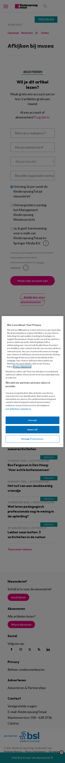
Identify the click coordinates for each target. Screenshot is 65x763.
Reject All (32, 429)
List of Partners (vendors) (18, 409)
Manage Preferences (32, 439)
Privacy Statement (22, 366)
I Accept (32, 420)
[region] (32, 381)
